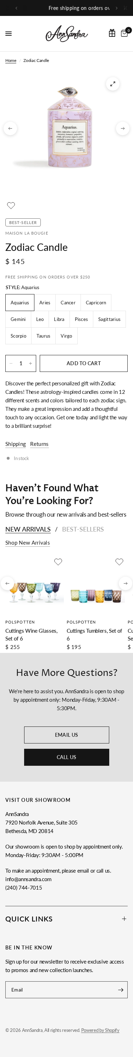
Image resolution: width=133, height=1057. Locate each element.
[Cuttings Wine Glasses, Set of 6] (34, 585)
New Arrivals (28, 529)
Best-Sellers (83, 529)
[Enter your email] (120, 989)
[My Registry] (112, 33)
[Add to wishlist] (11, 205)
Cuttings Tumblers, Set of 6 (94, 634)
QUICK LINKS (29, 918)
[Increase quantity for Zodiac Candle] (30, 363)
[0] (123, 33)
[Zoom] (113, 84)
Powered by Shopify (100, 1030)
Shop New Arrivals (27, 543)
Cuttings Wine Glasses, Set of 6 (31, 634)
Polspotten (20, 621)
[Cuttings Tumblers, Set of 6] (96, 585)
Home (10, 60)
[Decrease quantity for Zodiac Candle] (11, 363)
